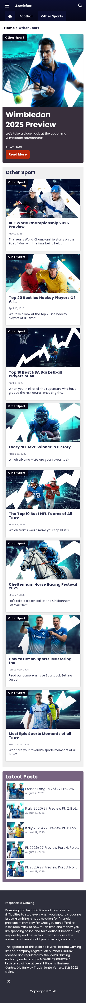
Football (26, 16)
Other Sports (52, 16)
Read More (18, 154)
